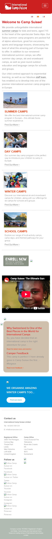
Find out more (16, 400)
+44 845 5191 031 (13, 426)
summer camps (10, 30)
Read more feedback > (15, 368)
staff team (41, 77)
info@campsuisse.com (14, 430)
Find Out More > (12, 124)
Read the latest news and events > (19, 349)
